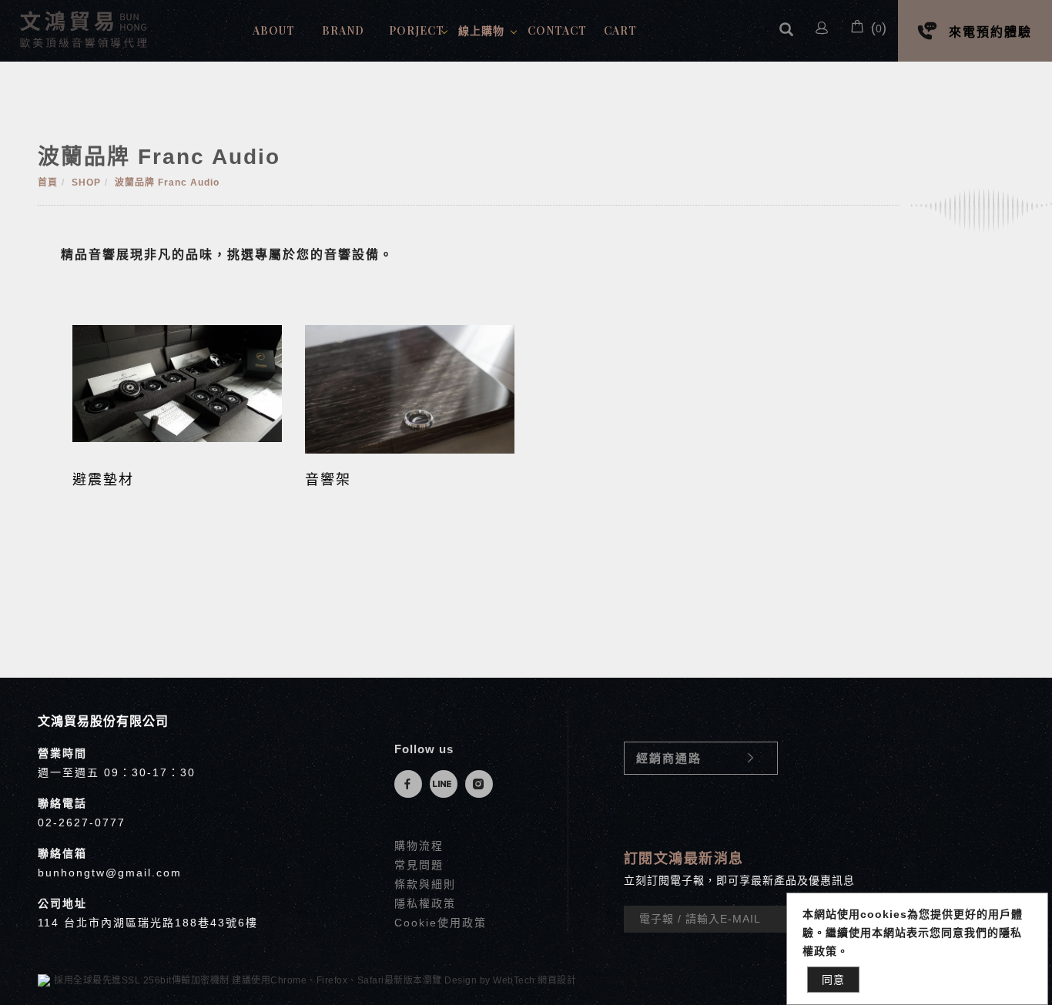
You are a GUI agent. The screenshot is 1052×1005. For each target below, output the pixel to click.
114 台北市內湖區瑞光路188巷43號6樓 (148, 922)
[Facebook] (412, 784)
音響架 (328, 479)
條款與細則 (425, 884)
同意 (833, 979)
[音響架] (409, 388)
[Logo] (84, 28)
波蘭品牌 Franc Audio (167, 182)
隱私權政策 (425, 903)
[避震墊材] (177, 382)
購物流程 (419, 845)
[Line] (447, 784)
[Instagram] (483, 784)
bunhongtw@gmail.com (110, 872)
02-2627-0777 (82, 822)
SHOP (86, 182)
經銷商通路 (669, 758)
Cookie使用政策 (440, 922)
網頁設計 (557, 980)
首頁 (48, 182)
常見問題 (419, 865)
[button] (786, 30)
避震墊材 (103, 479)
